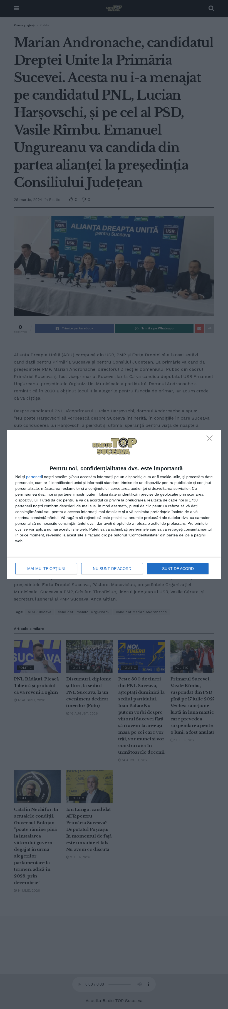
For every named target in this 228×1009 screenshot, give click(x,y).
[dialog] (114, 504)
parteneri (34, 477)
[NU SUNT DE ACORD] (211, 439)
